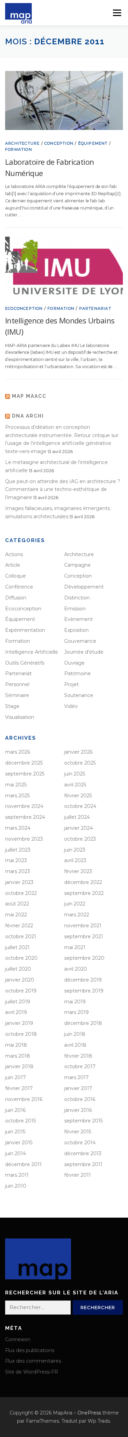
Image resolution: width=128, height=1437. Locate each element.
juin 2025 (74, 774)
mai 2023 (16, 860)
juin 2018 (74, 1034)
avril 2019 (16, 1012)
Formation (18, 149)
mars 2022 (76, 915)
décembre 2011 (23, 1164)
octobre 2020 (21, 958)
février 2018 (78, 1056)
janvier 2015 (18, 1143)
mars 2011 (17, 1175)
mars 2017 (76, 1077)
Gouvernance (80, 641)
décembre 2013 (82, 1153)
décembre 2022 (83, 882)
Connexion (17, 1339)
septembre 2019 (83, 991)
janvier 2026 (78, 752)
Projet (71, 684)
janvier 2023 (19, 882)
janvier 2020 (19, 980)
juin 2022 (74, 904)
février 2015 (77, 1132)
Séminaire (17, 695)
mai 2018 (16, 1045)
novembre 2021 (82, 926)
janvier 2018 (19, 1066)
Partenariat (95, 308)
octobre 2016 (79, 1099)
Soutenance (78, 695)
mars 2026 (17, 752)
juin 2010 (15, 1186)
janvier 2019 (19, 1023)
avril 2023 (75, 860)
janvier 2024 (78, 828)
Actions (14, 554)
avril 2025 (75, 785)
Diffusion (15, 598)
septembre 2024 (25, 817)
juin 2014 (15, 1153)
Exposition (76, 630)
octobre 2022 (21, 893)
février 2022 (19, 926)
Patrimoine (77, 673)
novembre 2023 (24, 839)
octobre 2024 (80, 806)
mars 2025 (17, 796)
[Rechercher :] (38, 1308)
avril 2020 (75, 969)
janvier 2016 (78, 1110)
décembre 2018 (83, 1023)
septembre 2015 (83, 1121)
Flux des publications (29, 1350)
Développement (84, 587)
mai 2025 (16, 785)
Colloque (15, 576)
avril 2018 (75, 1045)
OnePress (89, 1413)
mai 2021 (74, 947)
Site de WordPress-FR (31, 1372)
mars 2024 (17, 828)
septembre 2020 (84, 958)
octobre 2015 (20, 1121)
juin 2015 (15, 1132)
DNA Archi (28, 416)
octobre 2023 (80, 839)
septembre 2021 (83, 936)
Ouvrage (74, 663)
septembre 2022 (84, 893)
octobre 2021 (20, 936)
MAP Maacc (29, 396)
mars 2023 (17, 871)
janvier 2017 (78, 1088)
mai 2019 (75, 1002)
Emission (75, 609)
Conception (58, 143)
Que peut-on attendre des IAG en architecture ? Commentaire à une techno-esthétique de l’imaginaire (62, 489)
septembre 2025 (24, 774)
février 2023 (78, 871)
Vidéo (71, 706)
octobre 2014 (80, 1143)
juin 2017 (15, 1077)
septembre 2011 (83, 1164)
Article (12, 565)
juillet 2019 (17, 1002)
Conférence (19, 587)
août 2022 (17, 904)
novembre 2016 (23, 1099)
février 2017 (19, 1088)
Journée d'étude (83, 652)
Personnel (17, 684)
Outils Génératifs (24, 663)
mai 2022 (16, 915)
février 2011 (77, 1175)
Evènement (78, 619)
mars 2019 (76, 1012)
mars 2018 (17, 1056)
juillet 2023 (17, 850)
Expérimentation (25, 630)
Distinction (77, 598)
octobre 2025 (80, 763)
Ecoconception (24, 308)
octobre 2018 (21, 1034)
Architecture (22, 143)
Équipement (93, 143)
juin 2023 (74, 850)
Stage (12, 706)
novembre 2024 (24, 806)
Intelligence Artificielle (31, 652)
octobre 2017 (80, 1066)
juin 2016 (15, 1110)
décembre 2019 (83, 980)
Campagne (77, 565)
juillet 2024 (77, 817)
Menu (117, 12)
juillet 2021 (17, 947)
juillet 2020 (18, 969)
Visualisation (19, 717)
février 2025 (78, 796)
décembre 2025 (24, 763)
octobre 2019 (21, 991)
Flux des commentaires (33, 1361)
